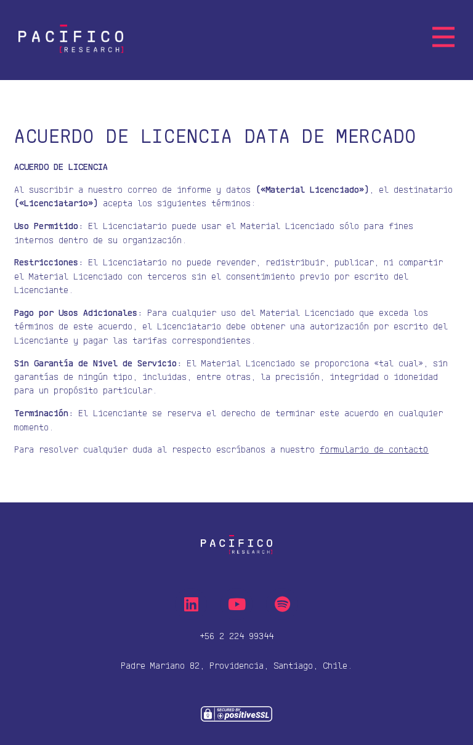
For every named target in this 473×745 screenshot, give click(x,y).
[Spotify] (282, 604)
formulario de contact (374, 449)
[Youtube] (236, 604)
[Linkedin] (191, 604)
